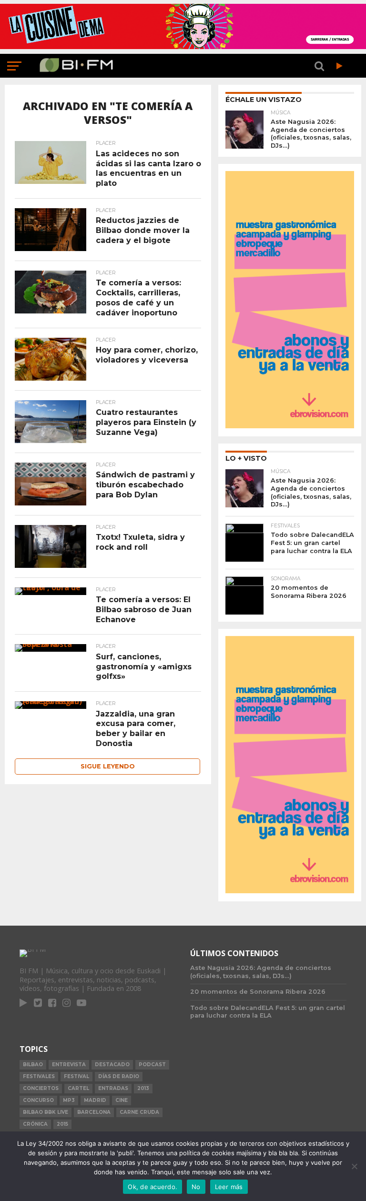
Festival (76, 1076)
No (196, 1187)
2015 (62, 1124)
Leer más (229, 1187)
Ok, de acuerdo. (152, 1187)
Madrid (95, 1100)
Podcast (152, 1064)
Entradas (113, 1088)
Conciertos (41, 1088)
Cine (121, 1100)
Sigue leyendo (108, 766)
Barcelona (94, 1112)
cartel (78, 1088)
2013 (143, 1088)
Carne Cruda (139, 1112)
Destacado (112, 1064)
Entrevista (69, 1064)
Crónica (35, 1124)
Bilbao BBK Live (45, 1112)
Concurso (38, 1100)
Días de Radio (118, 1076)
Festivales (39, 1076)
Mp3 (69, 1100)
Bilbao (33, 1064)
